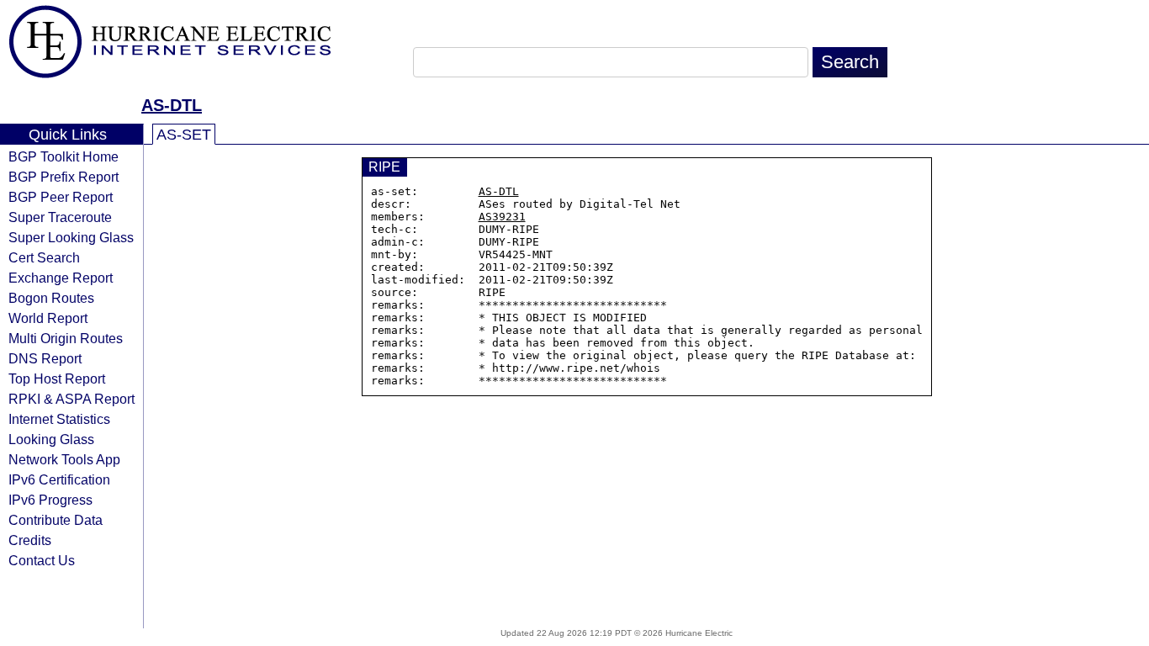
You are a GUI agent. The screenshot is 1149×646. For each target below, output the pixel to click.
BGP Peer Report (60, 196)
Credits (29, 540)
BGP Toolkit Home (63, 156)
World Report (47, 318)
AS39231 (502, 216)
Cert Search (44, 257)
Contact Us (41, 560)
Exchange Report (60, 277)
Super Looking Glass (71, 237)
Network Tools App (64, 459)
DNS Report (45, 358)
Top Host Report (56, 378)
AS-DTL (171, 105)
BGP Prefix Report (63, 176)
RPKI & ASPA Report (71, 398)
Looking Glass (51, 439)
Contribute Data (55, 519)
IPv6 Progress (50, 499)
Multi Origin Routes (65, 338)
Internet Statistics (59, 418)
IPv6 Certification (59, 479)
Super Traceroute (60, 217)
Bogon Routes (51, 297)
